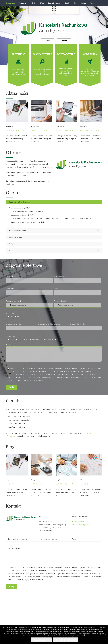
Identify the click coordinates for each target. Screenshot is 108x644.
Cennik (67, 3)
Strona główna (10, 3)
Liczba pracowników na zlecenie (50, 324)
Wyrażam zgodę (41, 640)
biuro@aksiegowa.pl (82, 525)
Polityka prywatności (65, 640)
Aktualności (22, 3)
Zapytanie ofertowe (54, 3)
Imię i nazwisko (59, 276)
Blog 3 (33, 480)
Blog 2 (58, 480)
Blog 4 (8, 480)
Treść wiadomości (12, 345)
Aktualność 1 (84, 126)
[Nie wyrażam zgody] (105, 634)
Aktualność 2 (60, 126)
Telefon (56, 289)
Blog (75, 3)
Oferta (42, 3)
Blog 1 (82, 480)
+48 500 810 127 (79, 522)
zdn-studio (21, 130)
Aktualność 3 (35, 126)
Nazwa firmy (11, 276)
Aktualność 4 (10, 126)
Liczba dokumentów (77, 324)
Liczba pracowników (13, 324)
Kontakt (83, 3)
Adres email (10, 289)
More (91, 3)
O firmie (33, 3)
